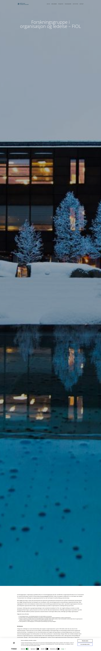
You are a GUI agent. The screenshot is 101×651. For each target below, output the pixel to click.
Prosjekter (60, 3)
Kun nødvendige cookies (85, 644)
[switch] (37, 649)
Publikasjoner (68, 3)
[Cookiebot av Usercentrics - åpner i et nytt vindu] (14, 649)
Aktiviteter (75, 3)
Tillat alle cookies (85, 640)
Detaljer (62, 648)
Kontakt (82, 3)
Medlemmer (54, 3)
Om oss (48, 3)
